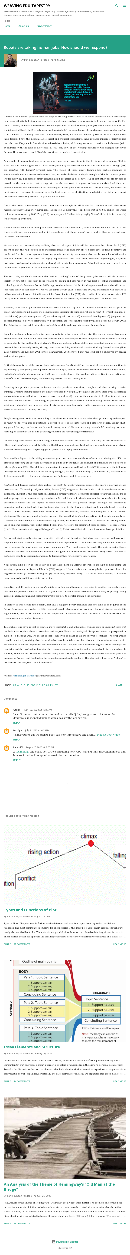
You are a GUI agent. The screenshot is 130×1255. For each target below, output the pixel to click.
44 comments (22, 1081)
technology (23, 751)
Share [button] (118, 685)
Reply (17, 722)
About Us (24, 25)
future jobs (28, 685)
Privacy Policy (44, 25)
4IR (14, 685)
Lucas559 (18, 747)
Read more (119, 944)
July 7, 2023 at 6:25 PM (37, 730)
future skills (44, 685)
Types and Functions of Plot (30, 909)
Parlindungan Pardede (24, 675)
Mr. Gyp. (18, 730)
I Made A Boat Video (107, 734)
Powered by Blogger (67, 1241)
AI (18, 685)
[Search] (117, 6)
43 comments (22, 1223)
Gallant (17, 709)
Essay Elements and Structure (32, 1046)
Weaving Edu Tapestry (27, 5)
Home (7, 25)
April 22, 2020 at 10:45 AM (38, 709)
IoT (56, 685)
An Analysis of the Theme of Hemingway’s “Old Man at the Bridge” (59, 1186)
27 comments (22, 944)
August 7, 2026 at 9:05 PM (40, 747)
